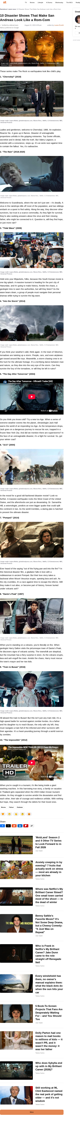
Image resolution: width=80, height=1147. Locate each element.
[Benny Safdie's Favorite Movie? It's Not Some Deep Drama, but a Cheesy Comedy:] (32, 926)
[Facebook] (2, 825)
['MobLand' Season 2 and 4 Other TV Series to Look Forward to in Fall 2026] (32, 845)
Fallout (11, 807)
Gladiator (20, 807)
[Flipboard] (25, 825)
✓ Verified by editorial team (9, 25)
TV (26, 2)
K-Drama (49, 2)
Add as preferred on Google (9, 28)
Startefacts (3, 9)
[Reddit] (14, 825)
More (32, 1112)
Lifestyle (40, 2)
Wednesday (59, 2)
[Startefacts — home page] (4, 2)
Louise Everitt (59, 25)
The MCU (69, 2)
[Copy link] (31, 825)
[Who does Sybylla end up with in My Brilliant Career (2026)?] (32, 1070)
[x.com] (8, 825)
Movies (32, 2)
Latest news (12, 9)
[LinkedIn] (20, 825)
